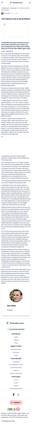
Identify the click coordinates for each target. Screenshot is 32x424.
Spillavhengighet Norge (16, 373)
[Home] (16, 323)
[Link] (13, 394)
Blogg (16, 343)
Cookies (16, 355)
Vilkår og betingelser (16, 349)
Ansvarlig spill (16, 362)
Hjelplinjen (16, 370)
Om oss (16, 380)
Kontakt (16, 383)
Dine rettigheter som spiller (16, 365)
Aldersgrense (16, 352)
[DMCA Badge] (11, 409)
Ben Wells (7, 13)
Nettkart (16, 386)
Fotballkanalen (5, 8)
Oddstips (16, 340)
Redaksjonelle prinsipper (16, 388)
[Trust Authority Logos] (20, 409)
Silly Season (13, 8)
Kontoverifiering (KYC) (16, 367)
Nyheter (16, 337)
